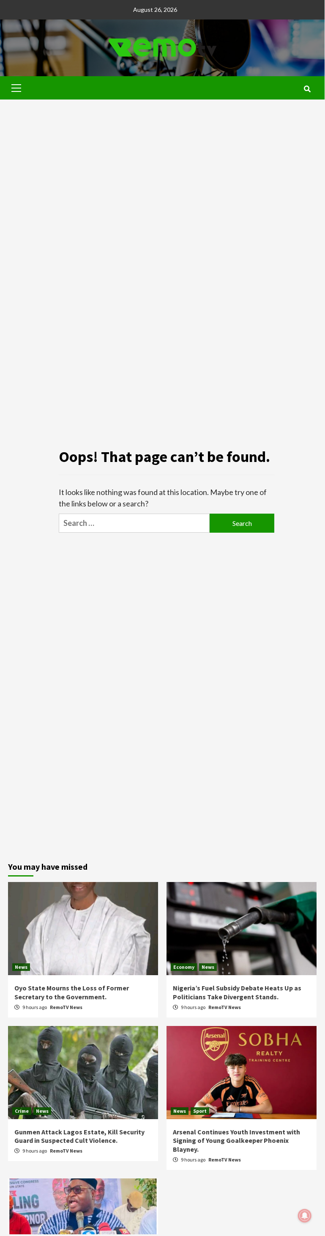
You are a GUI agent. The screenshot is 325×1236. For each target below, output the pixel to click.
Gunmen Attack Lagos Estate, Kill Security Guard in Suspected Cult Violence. (79, 1136)
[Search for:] (134, 523)
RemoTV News (66, 1007)
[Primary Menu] (16, 86)
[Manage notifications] (304, 1215)
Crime (22, 1111)
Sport (200, 1111)
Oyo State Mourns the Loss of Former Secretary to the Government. (71, 992)
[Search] (307, 89)
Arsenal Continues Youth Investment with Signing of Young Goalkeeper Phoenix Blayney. (236, 1141)
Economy (183, 967)
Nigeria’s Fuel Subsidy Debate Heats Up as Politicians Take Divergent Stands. (237, 992)
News (21, 967)
